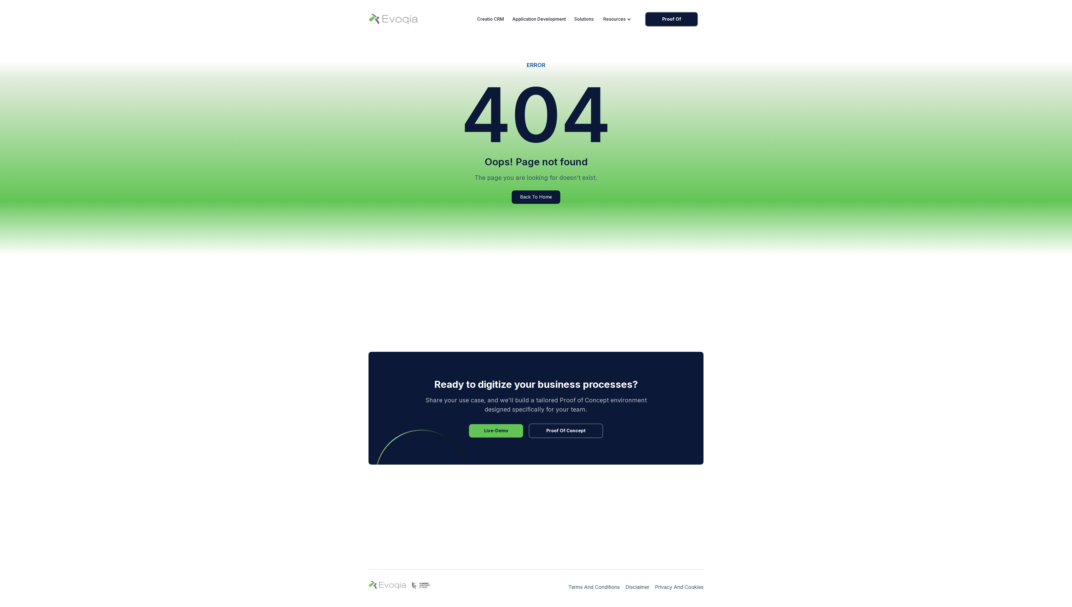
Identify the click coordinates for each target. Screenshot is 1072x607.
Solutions (584, 19)
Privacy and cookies (679, 587)
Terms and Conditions (594, 587)
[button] (617, 19)
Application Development (539, 19)
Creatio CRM (490, 19)
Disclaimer (637, 587)
